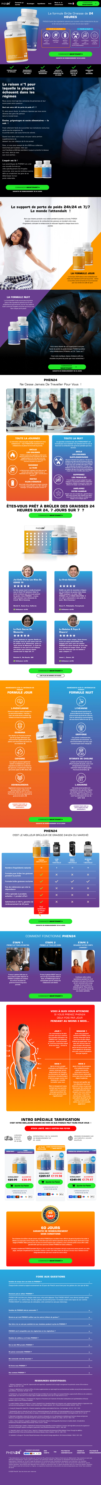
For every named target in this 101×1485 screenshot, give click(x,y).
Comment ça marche (19, 3)
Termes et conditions (81, 1452)
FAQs (70, 3)
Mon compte (46, 1452)
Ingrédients (41, 3)
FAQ (55, 1452)
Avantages (30, 3)
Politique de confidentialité (66, 1452)
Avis (49, 3)
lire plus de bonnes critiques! (50, 675)
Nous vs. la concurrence (59, 3)
